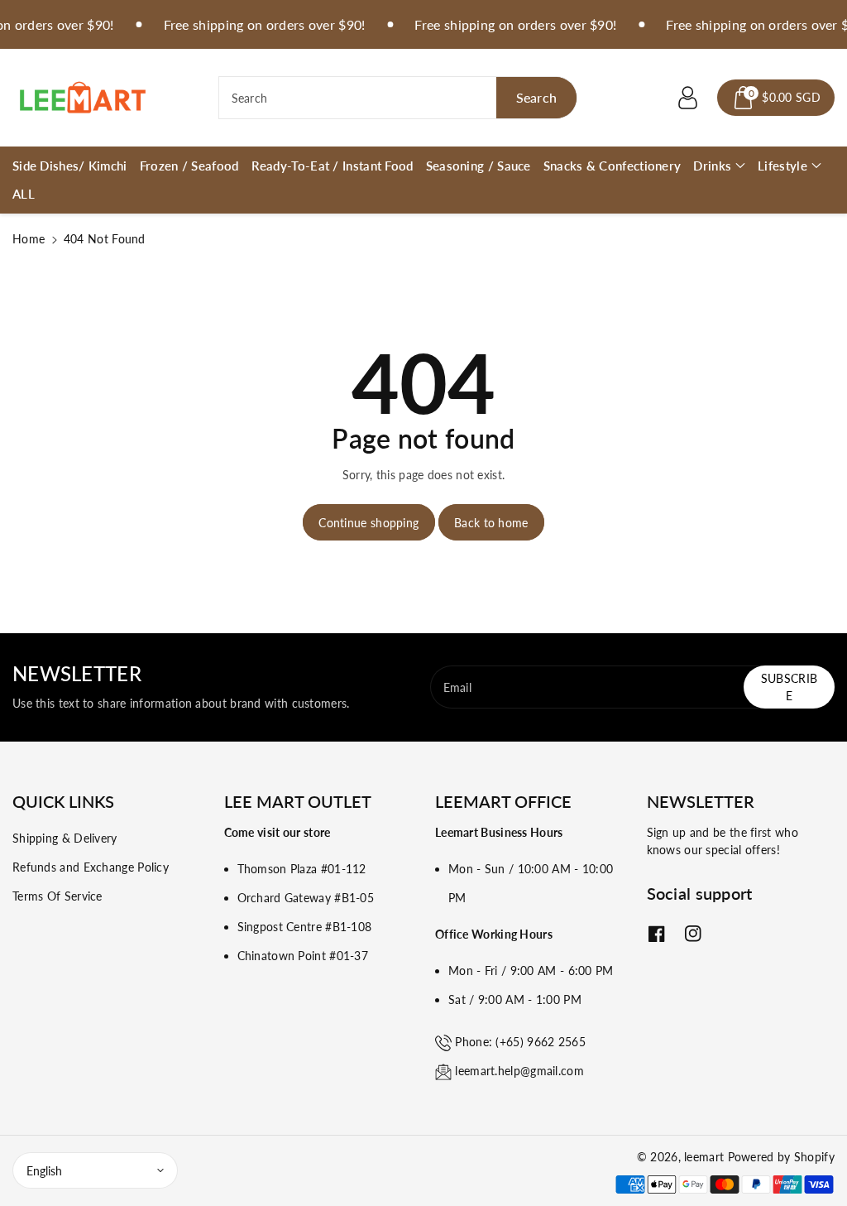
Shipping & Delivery (64, 838)
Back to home (491, 523)
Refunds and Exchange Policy (90, 867)
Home (28, 239)
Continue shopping (368, 523)
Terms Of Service (57, 896)
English (44, 1171)
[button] (776, 97)
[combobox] (398, 97)
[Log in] (687, 97)
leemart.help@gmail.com (519, 1071)
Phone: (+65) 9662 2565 (520, 1042)
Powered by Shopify (781, 1157)
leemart (704, 1157)
